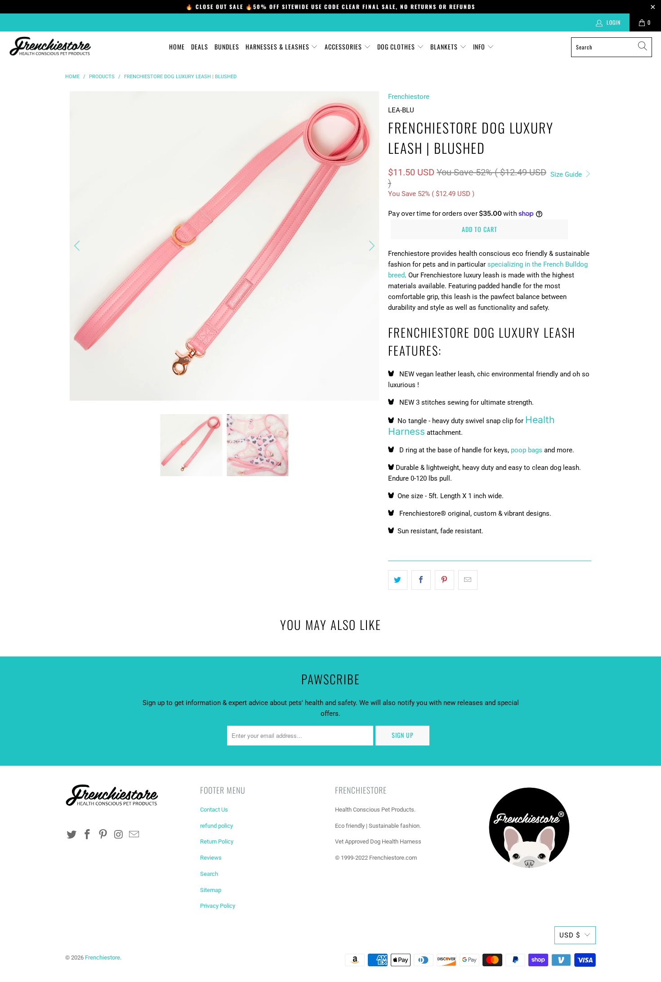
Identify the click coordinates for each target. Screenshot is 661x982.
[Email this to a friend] (468, 580)
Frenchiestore (408, 97)
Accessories (344, 46)
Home (177, 46)
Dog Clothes (397, 46)
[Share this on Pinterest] (444, 580)
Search (209, 873)
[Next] (371, 246)
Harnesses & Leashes (278, 46)
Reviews (211, 857)
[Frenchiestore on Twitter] (72, 835)
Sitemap (210, 890)
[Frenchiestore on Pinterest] (103, 835)
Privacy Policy (217, 905)
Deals (199, 46)
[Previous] (78, 246)
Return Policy (216, 841)
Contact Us (214, 809)
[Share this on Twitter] (397, 580)
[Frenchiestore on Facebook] (87, 835)
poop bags (526, 450)
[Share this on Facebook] (421, 580)
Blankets (445, 46)
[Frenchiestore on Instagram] (118, 835)
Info (480, 46)
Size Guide (567, 174)
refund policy (216, 825)
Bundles (226, 46)
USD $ (569, 935)
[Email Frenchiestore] (134, 835)
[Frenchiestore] (50, 47)
